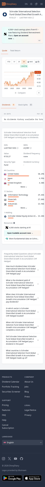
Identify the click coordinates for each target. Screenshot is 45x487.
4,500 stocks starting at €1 (20, 227)
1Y (14, 62)
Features (6, 410)
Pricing (5, 405)
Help (4, 420)
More (23, 187)
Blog (26, 391)
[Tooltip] (14, 223)
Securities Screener (11, 391)
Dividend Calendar (10, 381)
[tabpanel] (22, 77)
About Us (28, 381)
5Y (24, 62)
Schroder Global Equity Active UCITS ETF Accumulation (22, 216)
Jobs (26, 386)
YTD (8, 62)
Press (27, 396)
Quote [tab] (4, 50)
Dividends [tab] (8, 105)
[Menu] (41, 3)
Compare (22, 93)
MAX (31, 62)
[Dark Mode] (31, 4)
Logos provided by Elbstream (14, 470)
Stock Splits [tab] (24, 105)
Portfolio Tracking (10, 386)
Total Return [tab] (15, 50)
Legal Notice (30, 410)
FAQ (4, 415)
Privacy (27, 415)
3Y (19, 62)
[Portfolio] (36, 4)
